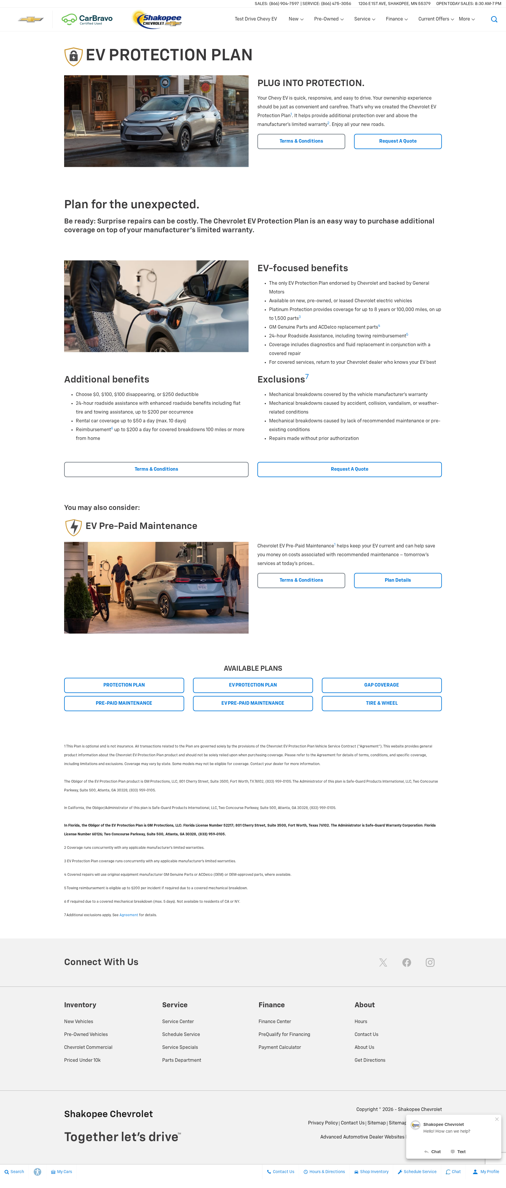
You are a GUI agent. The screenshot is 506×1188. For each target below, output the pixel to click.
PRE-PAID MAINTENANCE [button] (124, 703)
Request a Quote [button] (398, 141)
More (465, 20)
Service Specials (180, 1047)
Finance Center (275, 1022)
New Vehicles (78, 1022)
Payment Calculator (280, 1047)
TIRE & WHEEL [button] (382, 703)
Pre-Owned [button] (326, 20)
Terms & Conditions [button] (301, 141)
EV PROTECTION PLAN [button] (253, 685)
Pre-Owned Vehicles (86, 1034)
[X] (383, 962)
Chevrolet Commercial (88, 1047)
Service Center (178, 1022)
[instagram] (430, 962)
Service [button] (362, 20)
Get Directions (370, 1060)
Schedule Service (181, 1034)
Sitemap (376, 1123)
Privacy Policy (323, 1123)
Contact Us (366, 1034)
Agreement (128, 915)
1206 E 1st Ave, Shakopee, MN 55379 (394, 4)
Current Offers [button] (433, 20)
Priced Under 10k (82, 1060)
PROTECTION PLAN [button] (124, 685)
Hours (361, 1022)
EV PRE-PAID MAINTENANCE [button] (252, 703)
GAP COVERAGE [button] (381, 685)
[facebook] (406, 962)
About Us (364, 1047)
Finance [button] (394, 20)
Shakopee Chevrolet (420, 1109)
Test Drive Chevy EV (256, 19)
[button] (494, 19)
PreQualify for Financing (284, 1034)
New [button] (294, 20)
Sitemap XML (403, 1123)
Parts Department (181, 1060)
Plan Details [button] (398, 580)
